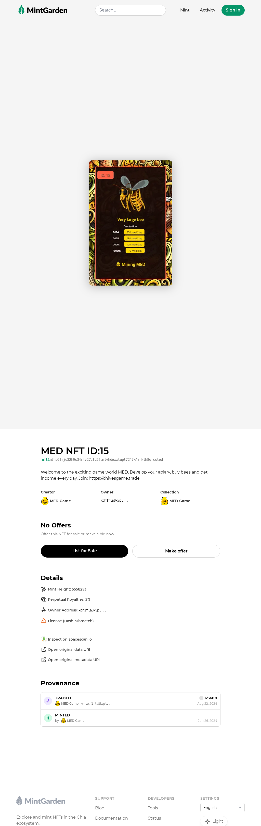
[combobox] (130, 10)
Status (154, 818)
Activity (207, 10)
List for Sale (84, 550)
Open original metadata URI (74, 659)
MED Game (179, 501)
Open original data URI (69, 649)
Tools (153, 808)
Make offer (176, 551)
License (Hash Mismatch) (71, 621)
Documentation (111, 818)
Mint (185, 10)
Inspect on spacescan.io (70, 639)
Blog (100, 808)
